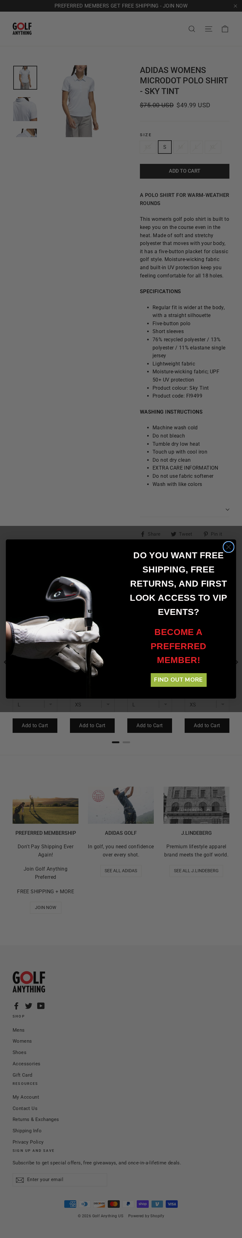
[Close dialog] (228, 547)
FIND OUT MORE (178, 680)
